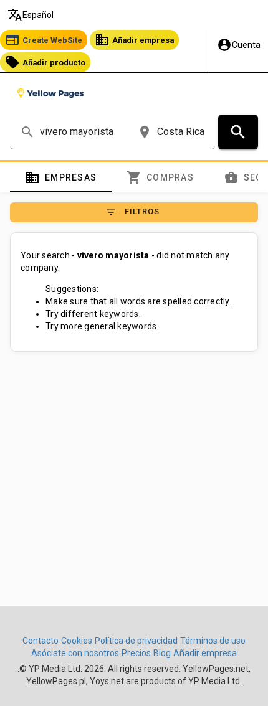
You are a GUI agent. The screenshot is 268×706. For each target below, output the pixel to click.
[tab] (61, 177)
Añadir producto (45, 62)
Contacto (40, 641)
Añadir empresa (134, 39)
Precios (136, 653)
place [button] (144, 132)
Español (30, 14)
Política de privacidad (136, 641)
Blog (162, 653)
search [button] (27, 132)
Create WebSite (43, 39)
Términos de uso (213, 641)
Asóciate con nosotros (75, 653)
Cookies (76, 641)
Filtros (132, 212)
